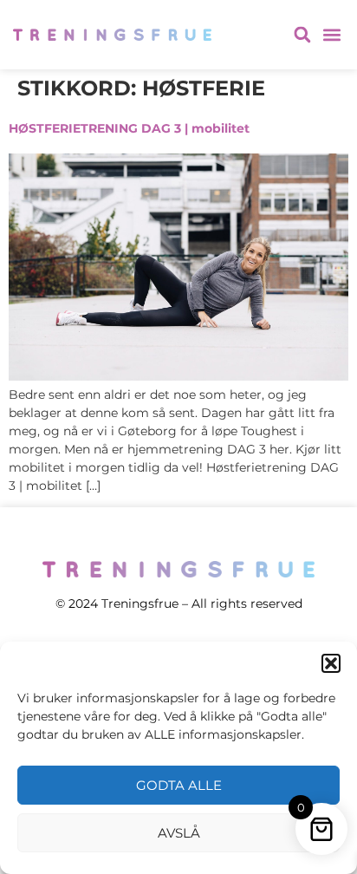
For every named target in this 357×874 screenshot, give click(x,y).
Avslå (179, 833)
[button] (331, 663)
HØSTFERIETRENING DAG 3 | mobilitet (129, 128)
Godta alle (179, 785)
